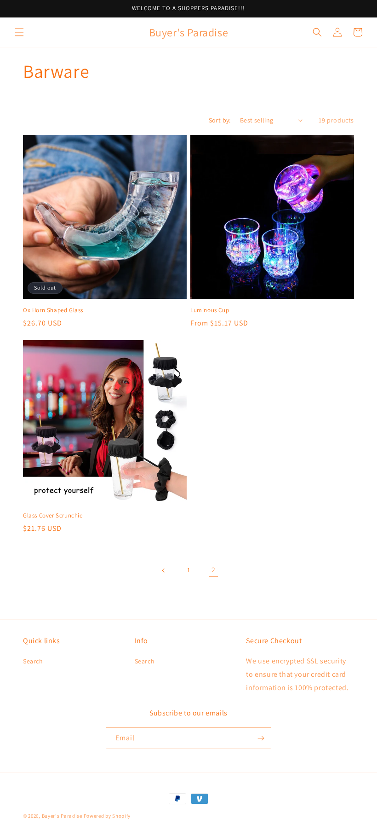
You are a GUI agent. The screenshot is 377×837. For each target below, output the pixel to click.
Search (33, 661)
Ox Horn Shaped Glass (53, 310)
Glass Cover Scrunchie (53, 515)
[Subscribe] (261, 738)
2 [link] (213, 570)
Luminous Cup (209, 310)
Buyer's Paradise (62, 816)
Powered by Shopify (107, 816)
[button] (19, 32)
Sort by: (220, 120)
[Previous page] (164, 570)
